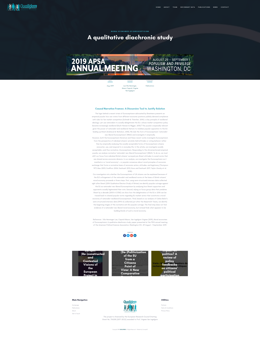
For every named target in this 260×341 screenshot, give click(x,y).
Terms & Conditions (167, 308)
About (74, 311)
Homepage (75, 305)
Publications (90, 243)
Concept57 (145, 329)
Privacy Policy (165, 311)
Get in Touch (76, 313)
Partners (163, 305)
